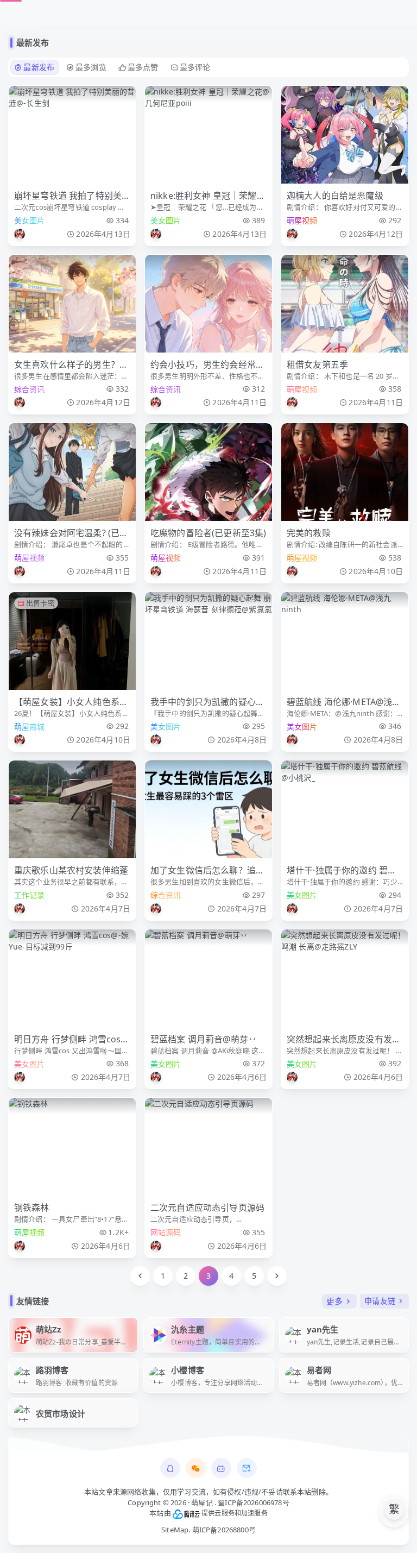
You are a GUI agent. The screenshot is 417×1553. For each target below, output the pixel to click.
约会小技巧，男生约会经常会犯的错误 (207, 365)
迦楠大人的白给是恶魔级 (335, 196)
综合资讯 (29, 389)
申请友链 (379, 1301)
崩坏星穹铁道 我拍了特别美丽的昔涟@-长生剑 (68, 196)
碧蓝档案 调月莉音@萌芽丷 (203, 1039)
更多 (334, 1301)
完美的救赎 (309, 533)
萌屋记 (201, 1502)
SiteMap (174, 1530)
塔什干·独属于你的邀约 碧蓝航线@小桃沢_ (341, 870)
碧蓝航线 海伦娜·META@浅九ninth (344, 702)
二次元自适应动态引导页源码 (207, 1208)
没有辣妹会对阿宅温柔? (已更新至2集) (71, 533)
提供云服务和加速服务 (234, 1513)
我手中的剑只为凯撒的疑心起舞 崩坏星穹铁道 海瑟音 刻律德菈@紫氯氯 (207, 702)
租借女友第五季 (317, 364)
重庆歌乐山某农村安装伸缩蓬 (71, 870)
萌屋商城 (29, 726)
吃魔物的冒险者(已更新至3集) (208, 533)
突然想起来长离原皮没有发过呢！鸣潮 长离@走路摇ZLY (344, 1039)
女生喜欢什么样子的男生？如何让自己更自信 (71, 365)
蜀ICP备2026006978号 (253, 1502)
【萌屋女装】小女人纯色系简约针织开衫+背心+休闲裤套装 (71, 702)
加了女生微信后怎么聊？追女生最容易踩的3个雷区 (207, 870)
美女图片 (29, 220)
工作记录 (29, 895)
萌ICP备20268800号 (224, 1530)
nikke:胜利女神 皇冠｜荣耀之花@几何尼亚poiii (208, 196)
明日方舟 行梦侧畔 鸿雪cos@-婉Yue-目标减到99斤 (71, 1039)
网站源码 (165, 1232)
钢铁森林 (31, 1208)
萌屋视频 (302, 220)
